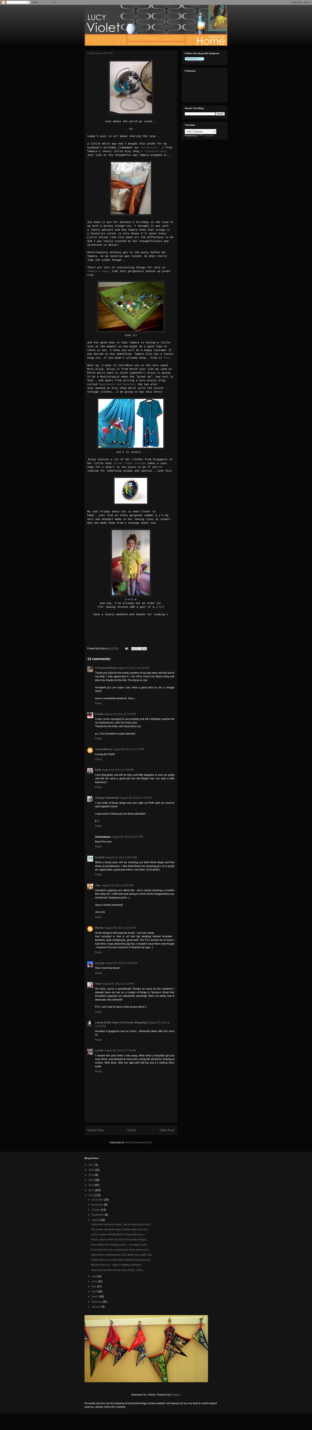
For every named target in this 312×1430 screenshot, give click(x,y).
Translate (209, 135)
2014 (91, 1180)
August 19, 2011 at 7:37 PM (128, 749)
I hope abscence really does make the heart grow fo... (121, 1259)
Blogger (175, 1394)
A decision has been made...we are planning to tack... (121, 1224)
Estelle (99, 714)
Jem (98, 885)
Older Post (167, 1130)
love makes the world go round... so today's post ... (120, 1244)
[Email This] (133, 648)
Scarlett (99, 857)
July (94, 1276)
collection (149, 147)
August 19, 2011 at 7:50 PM (135, 797)
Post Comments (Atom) (138, 1142)
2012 (91, 1190)
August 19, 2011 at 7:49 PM (118, 769)
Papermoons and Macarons (117, 384)
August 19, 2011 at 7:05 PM (120, 714)
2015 (91, 1175)
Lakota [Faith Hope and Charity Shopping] (121, 1022)
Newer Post (95, 1130)
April (94, 1291)
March (95, 1296)
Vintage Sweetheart (107, 797)
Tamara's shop (97, 271)
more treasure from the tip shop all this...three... (117, 1270)
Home (131, 1130)
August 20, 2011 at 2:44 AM (120, 927)
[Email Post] (126, 648)
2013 (91, 1185)
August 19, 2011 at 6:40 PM (133, 668)
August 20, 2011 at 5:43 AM (121, 963)
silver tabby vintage (129, 463)
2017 (91, 1165)
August (95, 1220)
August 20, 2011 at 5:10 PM (118, 983)
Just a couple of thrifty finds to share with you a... (118, 1234)
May (94, 1286)
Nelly (98, 769)
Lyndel (99, 1050)
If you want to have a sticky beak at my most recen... (120, 1249)
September (98, 1214)
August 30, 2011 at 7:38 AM (120, 1050)
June (94, 1281)
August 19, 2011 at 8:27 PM (127, 836)
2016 (91, 1170)
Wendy (99, 927)
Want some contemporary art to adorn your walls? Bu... (122, 1254)
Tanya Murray (103, 749)
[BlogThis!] (136, 648)
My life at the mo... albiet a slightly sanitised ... (117, 1264)
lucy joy (100, 963)
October (96, 1209)
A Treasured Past (154, 151)
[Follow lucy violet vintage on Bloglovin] (194, 60)
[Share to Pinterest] (145, 648)
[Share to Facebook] (142, 648)
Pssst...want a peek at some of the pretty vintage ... (120, 1239)
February (97, 1301)
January (96, 1306)
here (167, 358)
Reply (98, 703)
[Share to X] (139, 648)
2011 (91, 1195)
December (97, 1199)
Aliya (98, 983)
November (97, 1204)
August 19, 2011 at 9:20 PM (117, 885)
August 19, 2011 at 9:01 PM (121, 857)
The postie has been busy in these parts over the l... (120, 1229)
